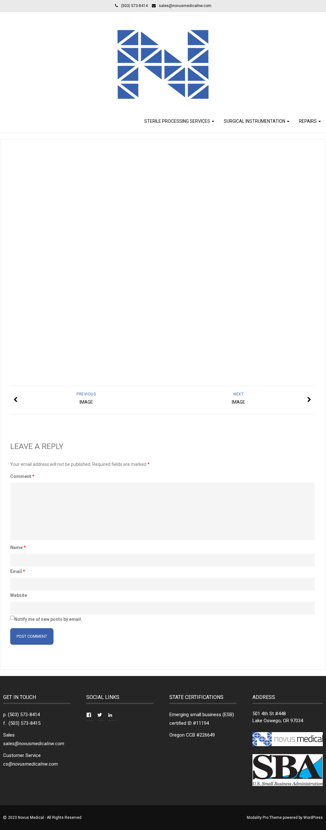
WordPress (313, 817)
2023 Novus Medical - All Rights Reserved (45, 817)
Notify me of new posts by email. (48, 619)
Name (18, 547)
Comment (22, 476)
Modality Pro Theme (264, 817)
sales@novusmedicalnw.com (185, 6)
